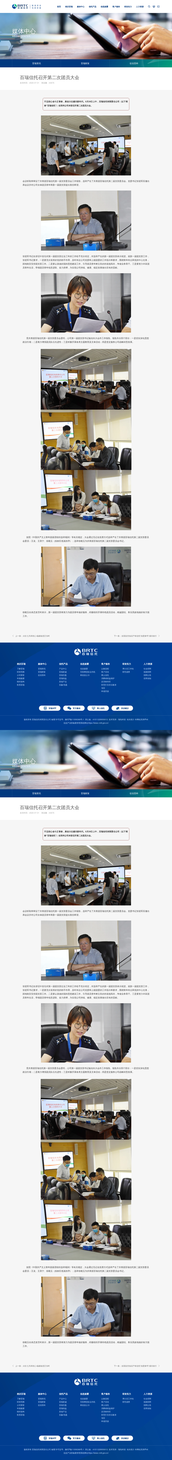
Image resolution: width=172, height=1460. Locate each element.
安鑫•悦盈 (63, 684)
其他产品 (63, 681)
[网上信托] (154, 6)
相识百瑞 (69, 6)
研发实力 (128, 6)
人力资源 (140, 6)
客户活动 (105, 671)
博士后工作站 (128, 668)
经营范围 (20, 671)
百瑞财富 (85, 63)
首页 (59, 6)
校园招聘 (147, 671)
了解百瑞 (20, 668)
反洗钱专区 (106, 681)
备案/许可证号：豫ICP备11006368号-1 (67, 719)
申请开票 (105, 691)
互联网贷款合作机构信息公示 (87, 673)
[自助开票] (158, 6)
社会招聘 (147, 668)
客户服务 (116, 6)
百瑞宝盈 (63, 675)
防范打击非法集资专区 (108, 686)
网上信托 (105, 675)
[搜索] (149, 6)
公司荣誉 (20, 675)
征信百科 (134, 63)
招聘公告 (147, 675)
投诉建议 (125, 708)
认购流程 (105, 668)
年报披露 (20, 678)
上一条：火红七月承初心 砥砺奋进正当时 (32, 636)
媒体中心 (81, 6)
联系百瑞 (20, 684)
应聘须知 (147, 678)
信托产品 (92, 6)
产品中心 (63, 668)
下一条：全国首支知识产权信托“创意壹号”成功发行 (135, 636)
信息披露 (84, 668)
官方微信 (76, 708)
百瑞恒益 (63, 678)
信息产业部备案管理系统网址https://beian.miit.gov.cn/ (86, 723)
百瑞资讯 (36, 63)
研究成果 (126, 671)
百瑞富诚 (63, 671)
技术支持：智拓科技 (117, 719)
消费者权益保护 (107, 678)
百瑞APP (52, 708)
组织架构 (20, 681)
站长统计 (130, 719)
